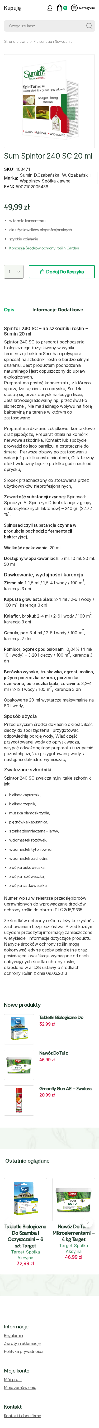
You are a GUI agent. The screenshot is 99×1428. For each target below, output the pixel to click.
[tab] (13, 312)
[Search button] (89, 26)
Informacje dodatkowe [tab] (57, 310)
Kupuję (12, 8)
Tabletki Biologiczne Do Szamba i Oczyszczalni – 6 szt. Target (64, 1017)
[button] (87, 1222)
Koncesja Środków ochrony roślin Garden (44, 248)
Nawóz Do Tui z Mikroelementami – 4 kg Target (62, 1053)
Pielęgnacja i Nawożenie (53, 41)
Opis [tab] (9, 310)
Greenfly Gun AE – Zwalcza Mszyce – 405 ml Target (65, 1089)
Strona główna (16, 41)
